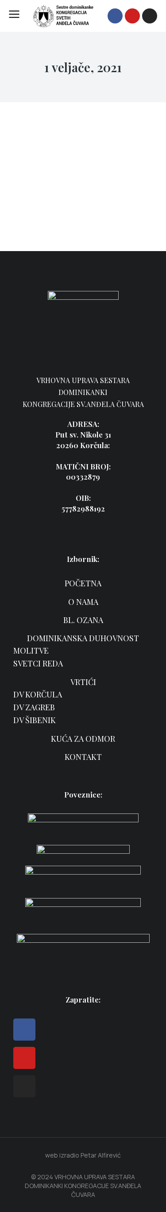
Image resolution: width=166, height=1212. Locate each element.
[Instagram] (149, 15)
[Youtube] (132, 15)
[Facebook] (24, 1029)
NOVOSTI (27, 192)
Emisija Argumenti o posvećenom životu (60, 168)
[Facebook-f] (115, 15)
